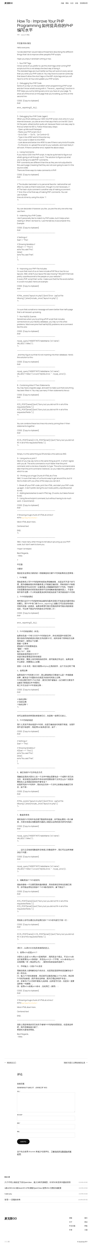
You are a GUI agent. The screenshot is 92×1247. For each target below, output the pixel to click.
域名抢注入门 (11, 1062)
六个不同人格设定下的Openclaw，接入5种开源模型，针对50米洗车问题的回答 (37, 1182)
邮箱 (18, 1123)
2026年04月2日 (83, 1194)
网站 (28, 35)
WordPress (82, 1241)
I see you (8, 1194)
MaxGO (23, 35)
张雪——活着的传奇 (12, 1200)
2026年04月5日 (83, 1188)
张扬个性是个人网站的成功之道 (74, 1062)
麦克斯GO (8, 3)
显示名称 (20, 1115)
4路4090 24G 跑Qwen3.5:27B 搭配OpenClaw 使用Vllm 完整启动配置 (32, 1188)
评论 (18, 1091)
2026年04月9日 (83, 1182)
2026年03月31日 (83, 1199)
